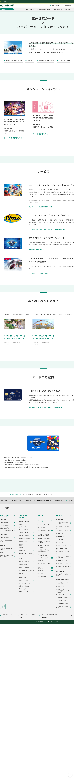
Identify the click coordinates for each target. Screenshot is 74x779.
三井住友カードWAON (62, 597)
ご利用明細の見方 (4, 528)
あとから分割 (22, 550)
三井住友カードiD (61, 600)
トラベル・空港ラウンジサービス (62, 523)
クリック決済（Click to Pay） (62, 607)
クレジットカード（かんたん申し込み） (62, 582)
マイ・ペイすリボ (23, 530)
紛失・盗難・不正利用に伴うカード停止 (12, 500)
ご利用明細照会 (4, 522)
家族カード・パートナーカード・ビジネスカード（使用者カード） (62, 590)
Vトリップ (40, 573)
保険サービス (59, 533)
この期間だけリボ (23, 532)
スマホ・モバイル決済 (62, 603)
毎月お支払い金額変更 (25, 538)
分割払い (21, 548)
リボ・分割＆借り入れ (44, 9)
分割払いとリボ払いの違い (25, 554)
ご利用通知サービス (61, 560)
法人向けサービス (61, 545)
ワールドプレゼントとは (44, 538)
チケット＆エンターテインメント (62, 527)
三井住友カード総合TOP (7, 615)
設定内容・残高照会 (24, 535)
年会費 (2, 552)
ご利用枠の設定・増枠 (25, 583)
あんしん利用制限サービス (62, 566)
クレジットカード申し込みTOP (27, 615)
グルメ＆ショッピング (62, 531)
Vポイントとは (41, 527)
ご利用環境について (60, 500)
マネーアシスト (23, 573)
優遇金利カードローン (24, 561)
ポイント (67, 9)
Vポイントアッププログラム (44, 564)
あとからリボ (22, 527)
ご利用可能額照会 (4, 537)
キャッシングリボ (23, 580)
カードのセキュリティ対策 (62, 552)
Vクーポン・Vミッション (44, 558)
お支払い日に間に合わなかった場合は (6, 556)
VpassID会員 (3, 9)
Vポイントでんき (42, 576)
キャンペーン (58, 9)
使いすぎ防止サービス (62, 563)
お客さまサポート (56, 5)
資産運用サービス (61, 536)
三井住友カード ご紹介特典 (62, 574)
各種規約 (29, 500)
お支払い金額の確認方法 (6, 531)
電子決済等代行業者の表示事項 (43, 500)
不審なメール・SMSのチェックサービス (62, 556)
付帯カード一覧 (60, 586)
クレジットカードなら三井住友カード (7, 5)
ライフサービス (60, 539)
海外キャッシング (23, 591)
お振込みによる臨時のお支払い (6, 549)
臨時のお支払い (23, 541)
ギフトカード (59, 542)
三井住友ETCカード (61, 595)
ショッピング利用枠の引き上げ (6, 541)
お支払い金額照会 (4, 525)
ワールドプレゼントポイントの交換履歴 (44, 550)
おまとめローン (23, 564)
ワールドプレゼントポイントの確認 (44, 542)
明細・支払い (30, 9)
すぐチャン (40, 571)
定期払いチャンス (42, 568)
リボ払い (21, 524)
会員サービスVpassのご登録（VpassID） (49, 615)
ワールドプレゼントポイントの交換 (44, 546)
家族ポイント (41, 561)
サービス (59, 516)
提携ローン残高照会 (24, 567)
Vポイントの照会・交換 (44, 530)
